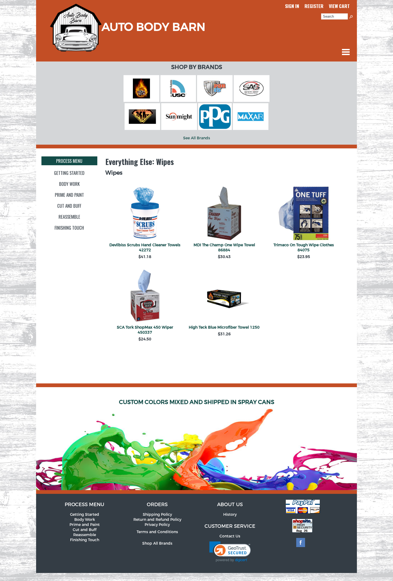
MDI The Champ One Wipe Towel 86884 (224, 248)
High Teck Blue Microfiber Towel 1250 (224, 327)
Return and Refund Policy (157, 519)
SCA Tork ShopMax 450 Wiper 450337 (145, 330)
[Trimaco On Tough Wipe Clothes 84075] (303, 214)
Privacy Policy (157, 524)
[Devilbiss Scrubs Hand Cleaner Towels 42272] (145, 214)
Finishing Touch (69, 227)
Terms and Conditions (157, 531)
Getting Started (69, 173)
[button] (230, 552)
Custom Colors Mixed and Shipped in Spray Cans (196, 402)
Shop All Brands (157, 543)
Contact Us (229, 536)
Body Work (69, 183)
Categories (346, 52)
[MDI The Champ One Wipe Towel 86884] (224, 214)
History (230, 514)
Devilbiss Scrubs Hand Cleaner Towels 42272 (144, 248)
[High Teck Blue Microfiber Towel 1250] (224, 296)
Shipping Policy (157, 514)
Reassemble (69, 216)
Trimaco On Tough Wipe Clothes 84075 (303, 248)
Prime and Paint (69, 194)
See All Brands (196, 138)
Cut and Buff (69, 205)
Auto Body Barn (153, 27)
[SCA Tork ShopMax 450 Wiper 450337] (145, 296)
